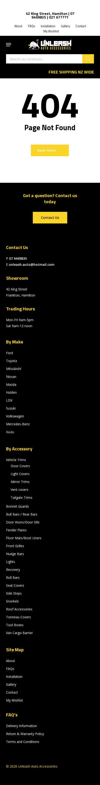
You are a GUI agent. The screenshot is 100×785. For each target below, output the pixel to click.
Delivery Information (21, 726)
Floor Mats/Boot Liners (23, 538)
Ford (9, 353)
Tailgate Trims (21, 497)
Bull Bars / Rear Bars (21, 514)
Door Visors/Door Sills (23, 522)
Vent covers (19, 489)
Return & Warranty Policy (25, 734)
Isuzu (10, 432)
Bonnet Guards (17, 506)
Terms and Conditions (22, 741)
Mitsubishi (13, 368)
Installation (14, 676)
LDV (9, 400)
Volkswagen (15, 416)
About (10, 661)
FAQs (10, 668)
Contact (12, 692)
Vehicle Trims (16, 460)
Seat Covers (15, 585)
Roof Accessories (19, 609)
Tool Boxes (14, 625)
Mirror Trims (20, 481)
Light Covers (20, 474)
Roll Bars (13, 577)
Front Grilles (15, 546)
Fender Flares (16, 530)
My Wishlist (14, 700)
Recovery (13, 569)
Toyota (11, 361)
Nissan (11, 376)
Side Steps (14, 593)
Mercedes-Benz (18, 424)
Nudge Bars (15, 554)
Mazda (11, 384)
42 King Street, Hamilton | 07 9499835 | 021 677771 (50, 15)
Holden (11, 392)
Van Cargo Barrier (19, 633)
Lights (10, 561)
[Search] (88, 58)
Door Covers (20, 466)
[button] (8, 44)
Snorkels (12, 601)
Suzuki (11, 408)
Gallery (11, 684)
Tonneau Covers (18, 617)
